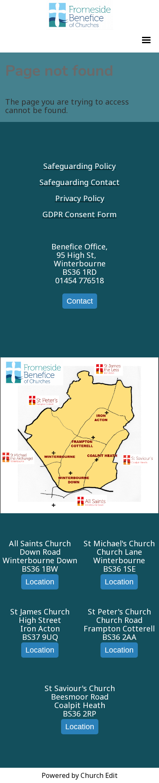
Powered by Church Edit (79, 775)
